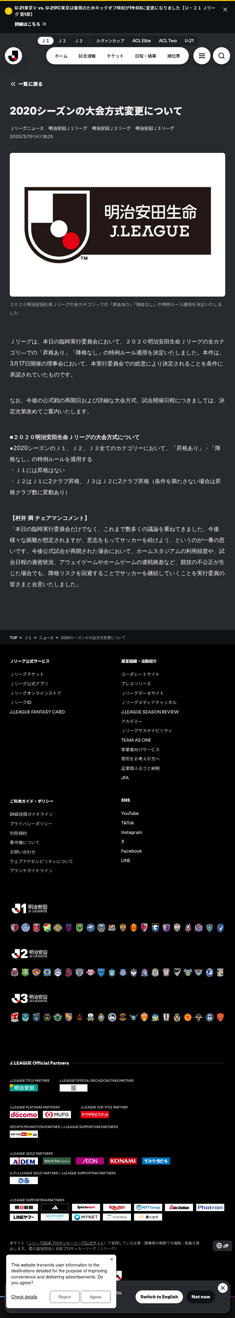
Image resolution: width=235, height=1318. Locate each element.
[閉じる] (225, 9)
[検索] (221, 55)
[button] (202, 55)
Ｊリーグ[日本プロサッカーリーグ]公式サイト (66, 1242)
